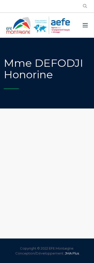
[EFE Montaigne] (38, 25)
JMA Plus (72, 253)
